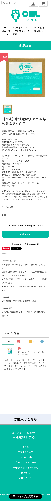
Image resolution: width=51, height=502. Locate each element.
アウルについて (20, 28)
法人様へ (38, 31)
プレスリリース (22, 31)
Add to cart (25, 234)
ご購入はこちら (25, 419)
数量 (4, 215)
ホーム (5, 28)
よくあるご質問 (9, 34)
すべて (8, 341)
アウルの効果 (38, 28)
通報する (5, 253)
